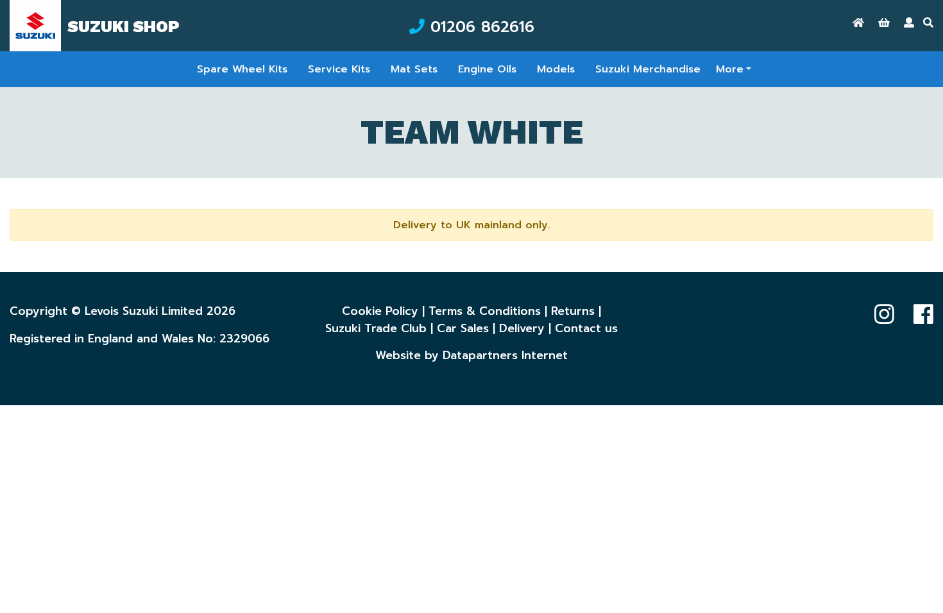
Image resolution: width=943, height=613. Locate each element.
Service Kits (339, 69)
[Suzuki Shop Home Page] (858, 23)
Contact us (586, 328)
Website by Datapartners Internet (471, 355)
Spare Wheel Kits (242, 69)
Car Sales (463, 328)
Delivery (522, 328)
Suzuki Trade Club (376, 328)
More (729, 69)
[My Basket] (884, 23)
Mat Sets (414, 69)
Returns (573, 311)
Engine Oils (487, 69)
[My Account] (909, 23)
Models (556, 69)
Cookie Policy (380, 311)
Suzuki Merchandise (648, 69)
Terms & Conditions (485, 311)
